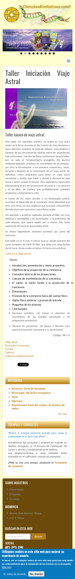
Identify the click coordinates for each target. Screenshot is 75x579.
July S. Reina (16, 518)
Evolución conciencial (17, 345)
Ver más (62, 414)
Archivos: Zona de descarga (28, 388)
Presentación (16, 489)
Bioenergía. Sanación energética (31, 392)
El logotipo (15, 494)
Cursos (9, 349)
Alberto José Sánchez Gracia (25, 513)
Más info (6, 567)
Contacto (14, 499)
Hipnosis (17, 401)
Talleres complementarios (19, 356)
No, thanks (36, 574)
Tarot (15, 396)
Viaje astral (11, 342)
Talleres (9, 352)
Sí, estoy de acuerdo (14, 574)
